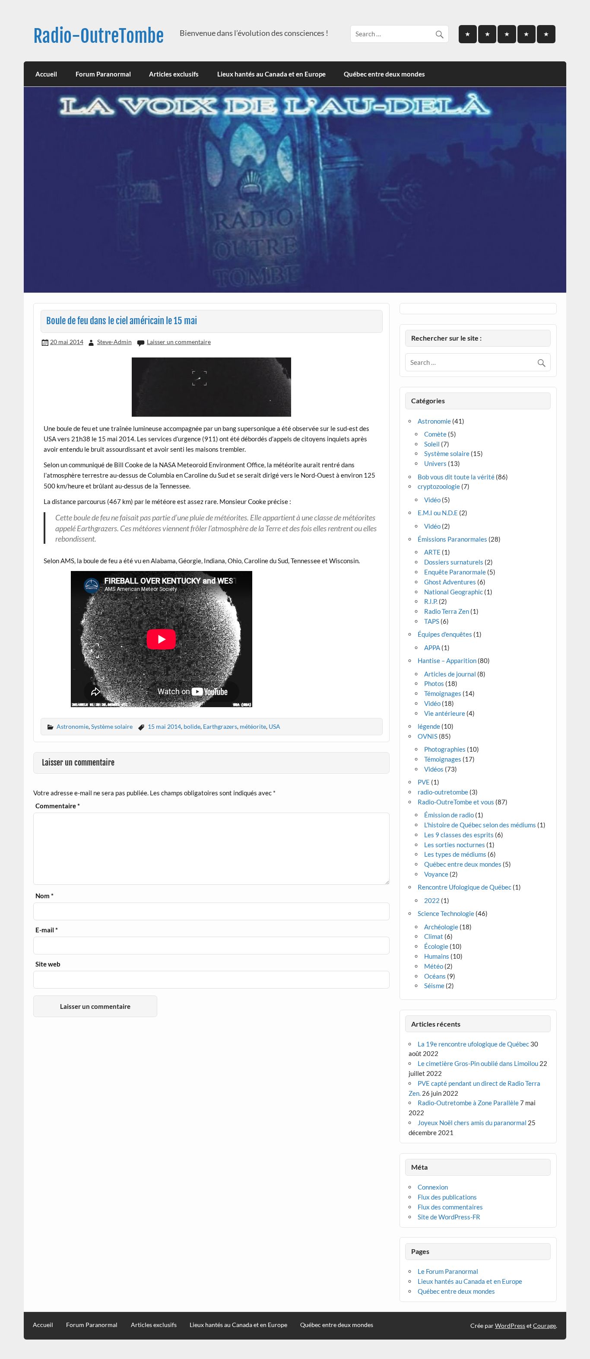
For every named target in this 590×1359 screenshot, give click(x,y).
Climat (433, 936)
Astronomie (73, 726)
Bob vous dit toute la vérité (456, 477)
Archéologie (441, 927)
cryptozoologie (439, 486)
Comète (435, 434)
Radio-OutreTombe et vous (456, 802)
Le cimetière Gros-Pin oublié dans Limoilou (478, 1063)
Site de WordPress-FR (449, 1217)
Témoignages (442, 693)
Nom (44, 896)
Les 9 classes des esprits (459, 835)
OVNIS (428, 736)
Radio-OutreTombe (98, 36)
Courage (544, 1325)
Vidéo (432, 500)
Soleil (432, 444)
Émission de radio (449, 815)
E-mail (46, 930)
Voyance (436, 874)
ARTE (432, 552)
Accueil (46, 74)
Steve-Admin (114, 341)
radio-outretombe (443, 792)
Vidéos (434, 769)
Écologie (436, 946)
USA (274, 726)
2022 (432, 900)
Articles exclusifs (174, 74)
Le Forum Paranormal (448, 1271)
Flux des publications (447, 1197)
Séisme (434, 985)
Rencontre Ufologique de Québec (464, 887)
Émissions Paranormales (452, 539)
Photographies (445, 749)
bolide (192, 726)
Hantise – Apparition (447, 660)
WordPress (510, 1325)
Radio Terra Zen (446, 611)
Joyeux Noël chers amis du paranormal (472, 1122)
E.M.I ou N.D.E (438, 513)
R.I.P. (431, 601)
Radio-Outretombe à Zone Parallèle (468, 1103)
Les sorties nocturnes (454, 845)
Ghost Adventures (450, 582)
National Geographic (453, 592)
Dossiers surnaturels (453, 562)
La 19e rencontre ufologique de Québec (473, 1044)
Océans (435, 976)
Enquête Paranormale (455, 572)
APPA (432, 647)
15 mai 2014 (164, 726)
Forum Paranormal (103, 74)
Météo (433, 966)
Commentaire (57, 806)
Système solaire (112, 726)
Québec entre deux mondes (384, 74)
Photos (434, 683)
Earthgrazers (220, 726)
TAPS (431, 621)
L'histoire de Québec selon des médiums (480, 825)
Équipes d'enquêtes (445, 634)
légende (429, 726)
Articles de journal (450, 674)
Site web (47, 964)
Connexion (433, 1187)
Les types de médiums (455, 854)
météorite (253, 726)
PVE (424, 782)
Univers (435, 463)
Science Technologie (446, 913)
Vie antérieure (444, 713)
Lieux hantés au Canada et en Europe (271, 74)
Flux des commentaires (450, 1207)
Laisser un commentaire (179, 341)
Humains (436, 956)
